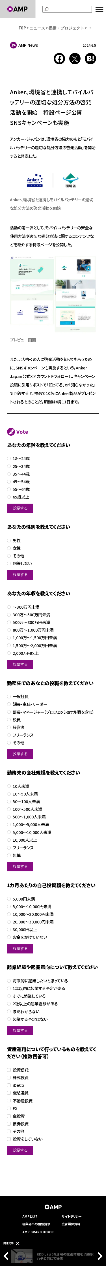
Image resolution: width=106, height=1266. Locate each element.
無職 (17, 855)
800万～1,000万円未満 (33, 630)
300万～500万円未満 (31, 614)
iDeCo (18, 1085)
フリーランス (23, 735)
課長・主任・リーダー (30, 704)
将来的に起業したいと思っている (40, 980)
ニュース (37, 28)
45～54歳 (21, 481)
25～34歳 (21, 466)
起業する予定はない (30, 1019)
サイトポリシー (72, 1216)
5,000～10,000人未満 (32, 832)
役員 (17, 719)
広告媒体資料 (71, 1224)
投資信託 (21, 1070)
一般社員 (21, 696)
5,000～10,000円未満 (32, 906)
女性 (17, 548)
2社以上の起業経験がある (35, 1003)
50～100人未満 (26, 801)
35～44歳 (21, 474)
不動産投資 (23, 1101)
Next (99, 1256)
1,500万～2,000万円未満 (35, 645)
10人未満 (21, 786)
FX (15, 1108)
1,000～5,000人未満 (31, 824)
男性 (17, 540)
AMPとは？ (30, 1216)
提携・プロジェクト (66, 28)
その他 (18, 556)
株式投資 (21, 1077)
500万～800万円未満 (31, 622)
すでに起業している (29, 996)
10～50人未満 (25, 794)
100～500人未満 (27, 809)
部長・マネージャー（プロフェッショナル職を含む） (53, 712)
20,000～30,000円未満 (33, 922)
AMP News (28, 45)
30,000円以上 (25, 929)
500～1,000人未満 (29, 817)
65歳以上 (21, 497)
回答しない (22, 563)
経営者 (19, 727)
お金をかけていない (30, 937)
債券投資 (21, 1123)
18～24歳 (21, 458)
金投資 (19, 1116)
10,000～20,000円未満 (33, 914)
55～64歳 (21, 489)
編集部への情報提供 (36, 1224)
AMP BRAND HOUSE (38, 1231)
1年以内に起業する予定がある (39, 988)
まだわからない (26, 1011)
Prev (7, 1256)
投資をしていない (27, 1139)
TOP (22, 28)
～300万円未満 (26, 607)
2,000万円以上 (26, 653)
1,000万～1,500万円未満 (35, 637)
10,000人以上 (25, 840)
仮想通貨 (21, 1093)
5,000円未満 (24, 899)
